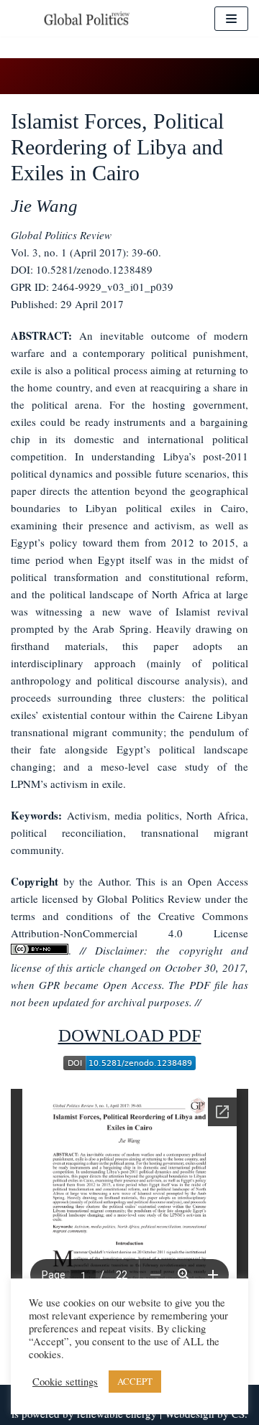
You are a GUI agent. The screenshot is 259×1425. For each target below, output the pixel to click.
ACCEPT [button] (135, 1381)
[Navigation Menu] (231, 18)
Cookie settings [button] (65, 1381)
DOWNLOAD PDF (129, 1035)
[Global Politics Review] (86, 18)
